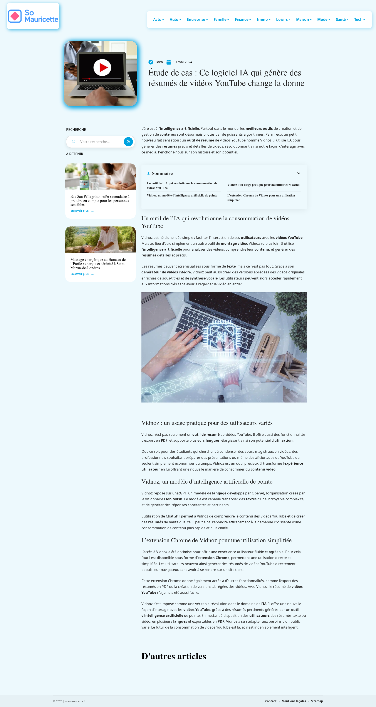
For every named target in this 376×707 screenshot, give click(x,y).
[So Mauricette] (33, 16)
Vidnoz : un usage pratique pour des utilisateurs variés (263, 184)
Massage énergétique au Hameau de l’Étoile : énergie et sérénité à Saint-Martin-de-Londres (98, 263)
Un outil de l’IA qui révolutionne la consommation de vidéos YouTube (182, 185)
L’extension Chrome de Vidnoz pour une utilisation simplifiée (261, 197)
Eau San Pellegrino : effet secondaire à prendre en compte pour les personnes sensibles (99, 200)
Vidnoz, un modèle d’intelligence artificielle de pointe (182, 195)
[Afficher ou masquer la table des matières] (237, 173)
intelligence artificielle (179, 128)
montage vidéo (234, 243)
